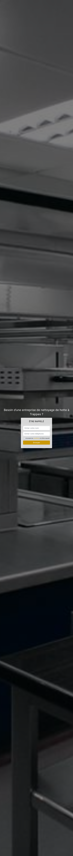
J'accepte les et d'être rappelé (37, 438)
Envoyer (36, 443)
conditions (36, 438)
